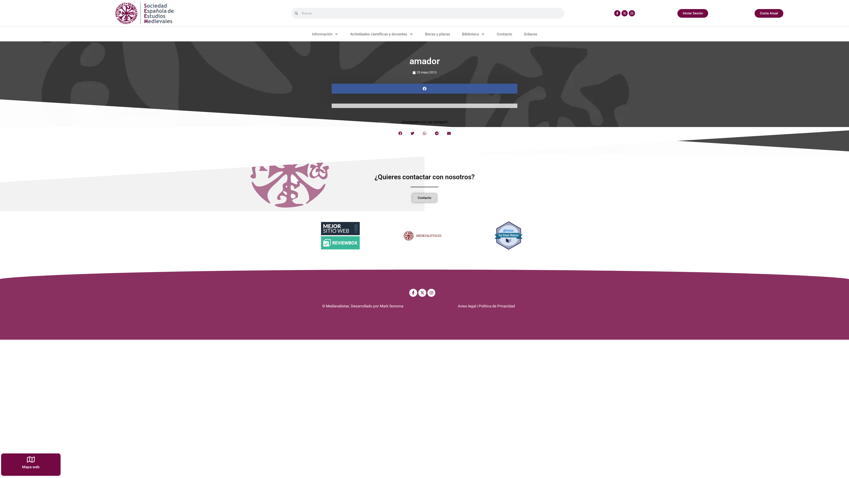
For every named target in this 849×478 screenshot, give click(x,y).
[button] (424, 89)
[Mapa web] (31, 459)
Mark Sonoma (391, 306)
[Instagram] (632, 13)
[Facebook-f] (617, 13)
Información (322, 34)
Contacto (504, 34)
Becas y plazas (437, 34)
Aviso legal (467, 306)
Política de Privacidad (497, 306)
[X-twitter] (624, 13)
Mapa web (31, 467)
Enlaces (530, 34)
